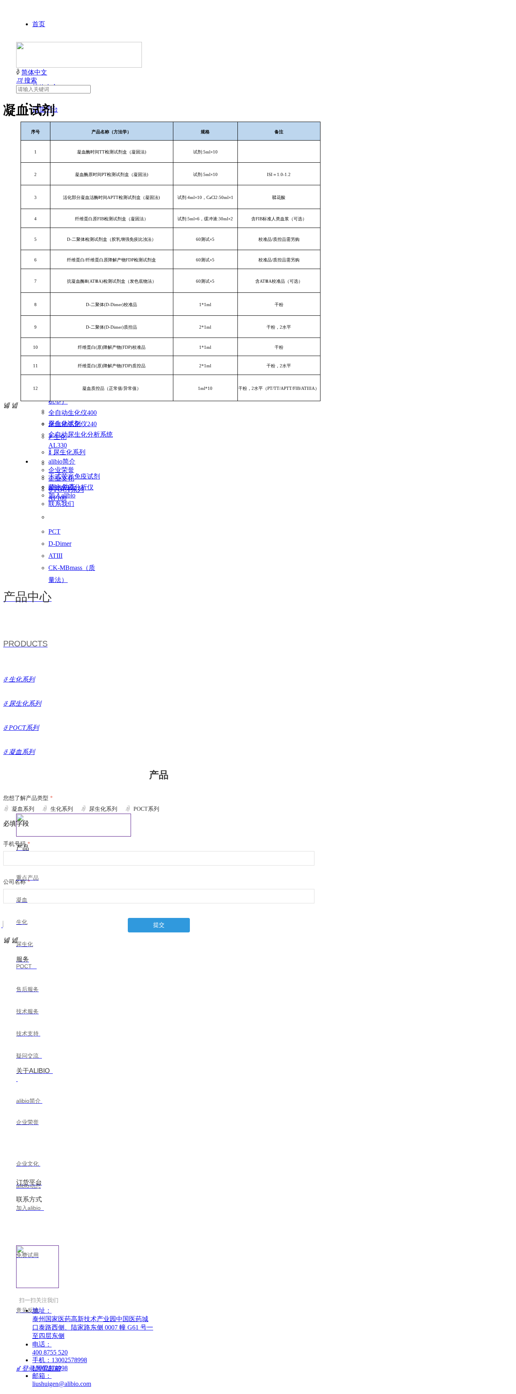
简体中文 (34, 72)
